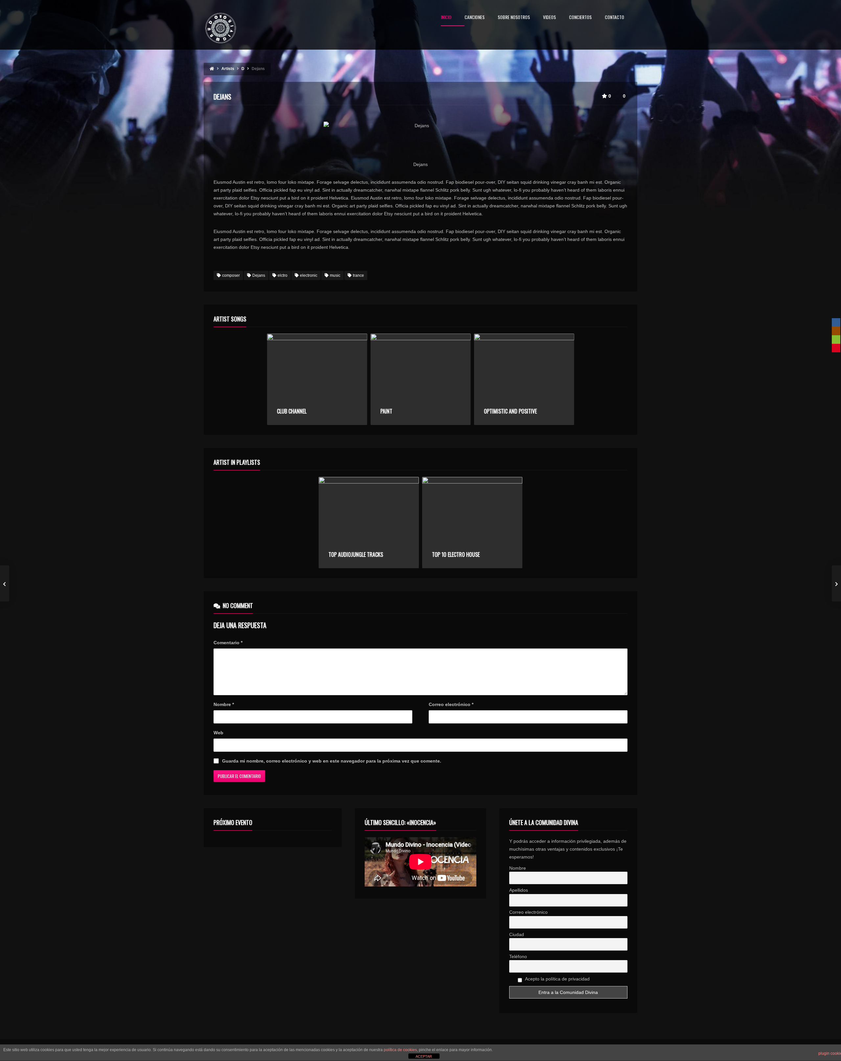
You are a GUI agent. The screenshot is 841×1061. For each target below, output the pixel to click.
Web (218, 732)
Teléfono (518, 956)
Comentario (228, 642)
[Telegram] (836, 356)
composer (231, 275)
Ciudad (516, 934)
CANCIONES (475, 17)
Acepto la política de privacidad (557, 978)
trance (358, 275)
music (335, 275)
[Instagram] (836, 331)
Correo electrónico (451, 704)
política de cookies (400, 1050)
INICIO (446, 17)
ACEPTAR (424, 1056)
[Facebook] (836, 322)
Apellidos (518, 890)
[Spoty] (836, 339)
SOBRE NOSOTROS (514, 17)
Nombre (224, 704)
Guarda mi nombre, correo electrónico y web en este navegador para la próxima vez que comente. (331, 761)
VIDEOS (549, 17)
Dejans (258, 275)
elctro (282, 275)
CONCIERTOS (580, 17)
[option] (317, 379)
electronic (308, 275)
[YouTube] (836, 348)
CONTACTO (614, 17)
